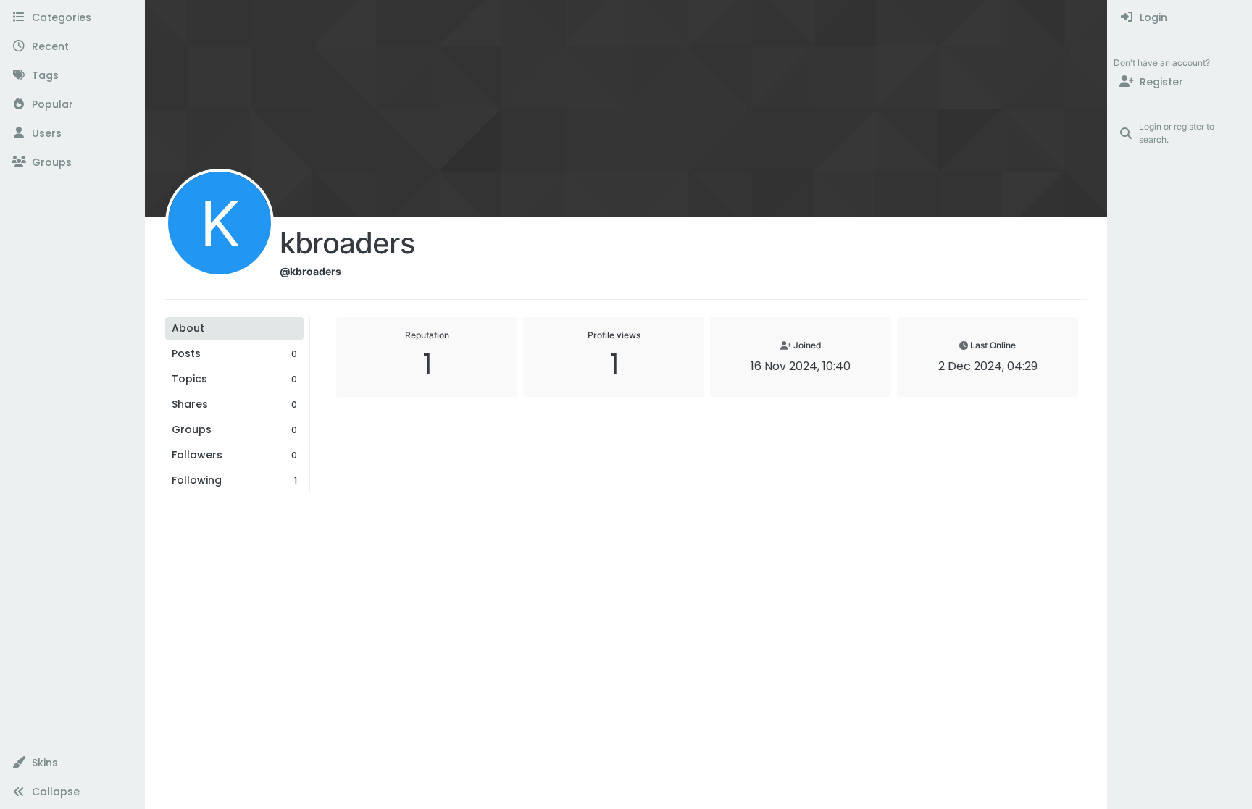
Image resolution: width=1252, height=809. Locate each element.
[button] (72, 762)
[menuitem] (1180, 17)
